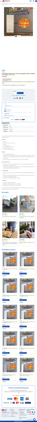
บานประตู (6, 3)
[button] (1, 1)
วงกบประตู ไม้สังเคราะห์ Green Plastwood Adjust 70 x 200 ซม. (9, 349)
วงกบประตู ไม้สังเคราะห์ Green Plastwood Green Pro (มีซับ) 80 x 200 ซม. (27, 269)
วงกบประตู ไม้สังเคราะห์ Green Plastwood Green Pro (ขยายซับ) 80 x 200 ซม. (9, 322)
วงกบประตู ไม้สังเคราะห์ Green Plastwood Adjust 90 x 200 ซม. (9, 269)
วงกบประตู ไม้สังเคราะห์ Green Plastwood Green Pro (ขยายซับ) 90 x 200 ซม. (27, 322)
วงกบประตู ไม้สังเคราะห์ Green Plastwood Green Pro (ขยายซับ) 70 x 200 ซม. (27, 296)
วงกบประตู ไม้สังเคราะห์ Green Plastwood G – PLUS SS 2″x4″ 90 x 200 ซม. (9, 375)
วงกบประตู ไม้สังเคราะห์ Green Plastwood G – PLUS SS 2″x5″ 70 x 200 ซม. (27, 375)
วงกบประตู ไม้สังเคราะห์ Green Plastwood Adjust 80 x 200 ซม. (27, 349)
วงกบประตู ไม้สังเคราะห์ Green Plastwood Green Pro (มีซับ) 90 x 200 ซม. (9, 296)
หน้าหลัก (3, 3)
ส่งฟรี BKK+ (3, 70)
